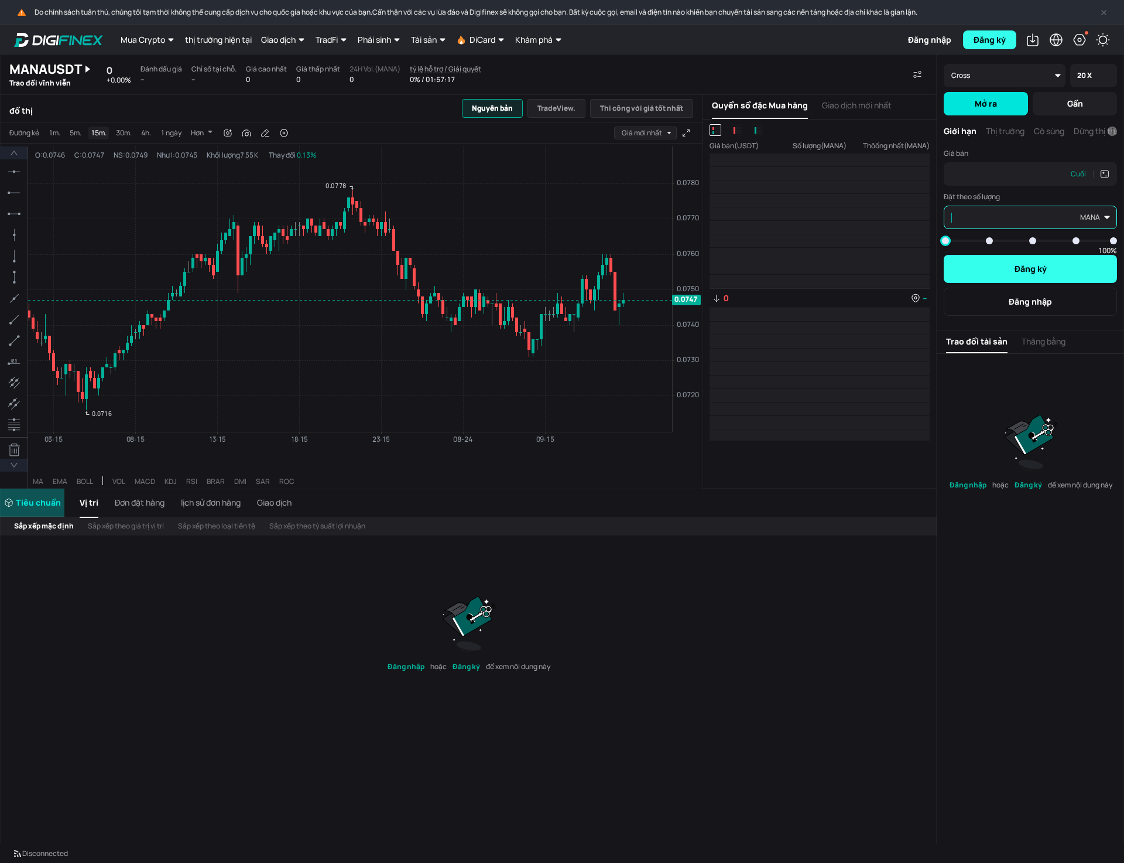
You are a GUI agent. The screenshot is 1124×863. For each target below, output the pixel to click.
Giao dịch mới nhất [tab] (857, 105)
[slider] (945, 241)
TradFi (327, 39)
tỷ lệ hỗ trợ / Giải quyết (445, 69)
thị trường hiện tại (218, 39)
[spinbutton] (1004, 174)
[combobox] (645, 133)
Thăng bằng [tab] (1043, 341)
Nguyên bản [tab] (492, 108)
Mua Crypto (143, 39)
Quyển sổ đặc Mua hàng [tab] (760, 105)
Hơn (197, 133)
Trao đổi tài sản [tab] (977, 341)
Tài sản (424, 39)
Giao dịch (278, 39)
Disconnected (45, 853)
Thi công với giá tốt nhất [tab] (641, 108)
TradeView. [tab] (556, 108)
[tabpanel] (351, 305)
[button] (92, 503)
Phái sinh (374, 39)
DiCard (482, 39)
